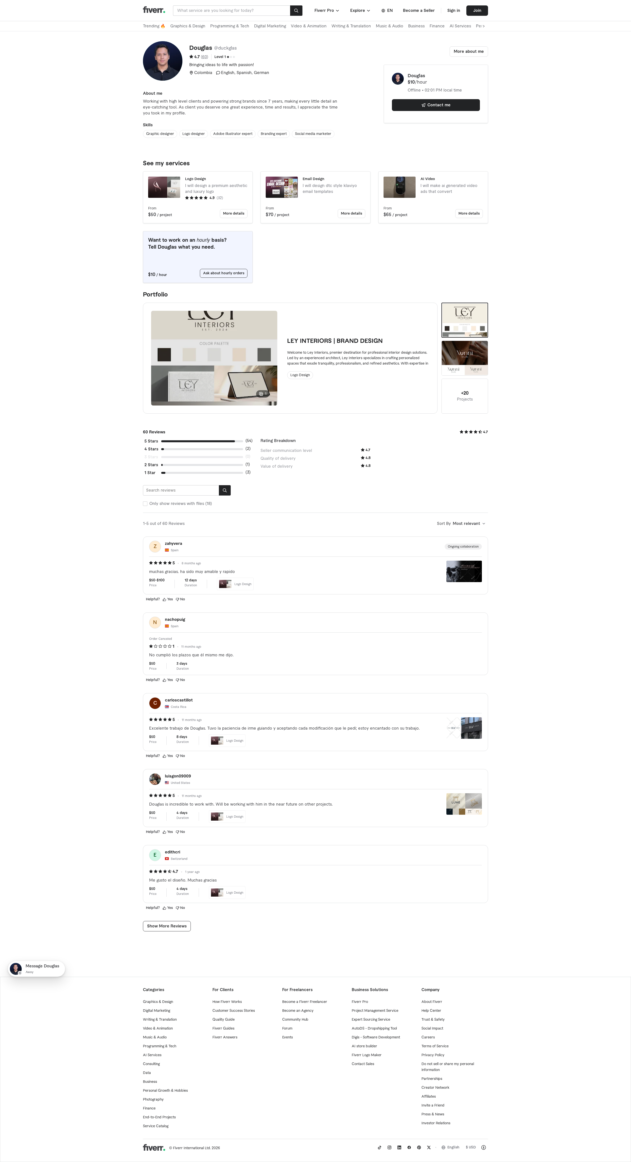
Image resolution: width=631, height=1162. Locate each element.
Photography (153, 1099)
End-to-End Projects (159, 1117)
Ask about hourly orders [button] (223, 273)
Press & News (432, 1114)
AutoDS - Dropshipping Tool (374, 1028)
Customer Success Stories (233, 1011)
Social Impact (432, 1028)
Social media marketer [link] (313, 134)
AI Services (460, 26)
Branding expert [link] (274, 134)
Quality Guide (223, 1019)
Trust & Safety (433, 1019)
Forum (287, 1028)
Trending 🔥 (154, 26)
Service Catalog (155, 1126)
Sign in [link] (453, 11)
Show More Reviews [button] (167, 926)
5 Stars (151, 441)
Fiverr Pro (360, 1002)
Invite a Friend (432, 1105)
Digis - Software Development (376, 1037)
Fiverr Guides (223, 1028)
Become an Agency (298, 1011)
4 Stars (151, 449)
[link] (379, 1147)
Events (287, 1037)
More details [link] (233, 213)
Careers (428, 1037)
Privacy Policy (432, 1055)
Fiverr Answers (224, 1037)
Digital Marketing (270, 26)
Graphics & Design (187, 26)
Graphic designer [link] (160, 134)
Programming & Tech (229, 26)
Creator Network (435, 1087)
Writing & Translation (351, 26)
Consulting (151, 1064)
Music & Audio (389, 26)
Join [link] (477, 11)
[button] (327, 10)
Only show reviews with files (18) (180, 504)
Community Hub (295, 1019)
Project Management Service (375, 1011)
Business (416, 26)
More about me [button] (469, 52)
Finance (437, 26)
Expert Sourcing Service (371, 1019)
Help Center (431, 1011)
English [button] (453, 1147)
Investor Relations (435, 1123)
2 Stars (151, 465)
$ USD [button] (471, 1147)
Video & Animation (309, 26)
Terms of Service (435, 1046)
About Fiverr (431, 1002)
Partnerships (431, 1079)
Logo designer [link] (193, 134)
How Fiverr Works (227, 1002)
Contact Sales (363, 1064)
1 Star (150, 473)
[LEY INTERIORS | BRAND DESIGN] (464, 320)
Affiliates (428, 1096)
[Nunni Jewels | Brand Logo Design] (464, 358)
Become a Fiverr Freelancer (304, 1002)
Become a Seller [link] (419, 11)
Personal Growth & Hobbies (165, 1090)
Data (147, 1073)
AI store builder (364, 1046)
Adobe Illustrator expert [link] (232, 134)
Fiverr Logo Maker (367, 1055)
